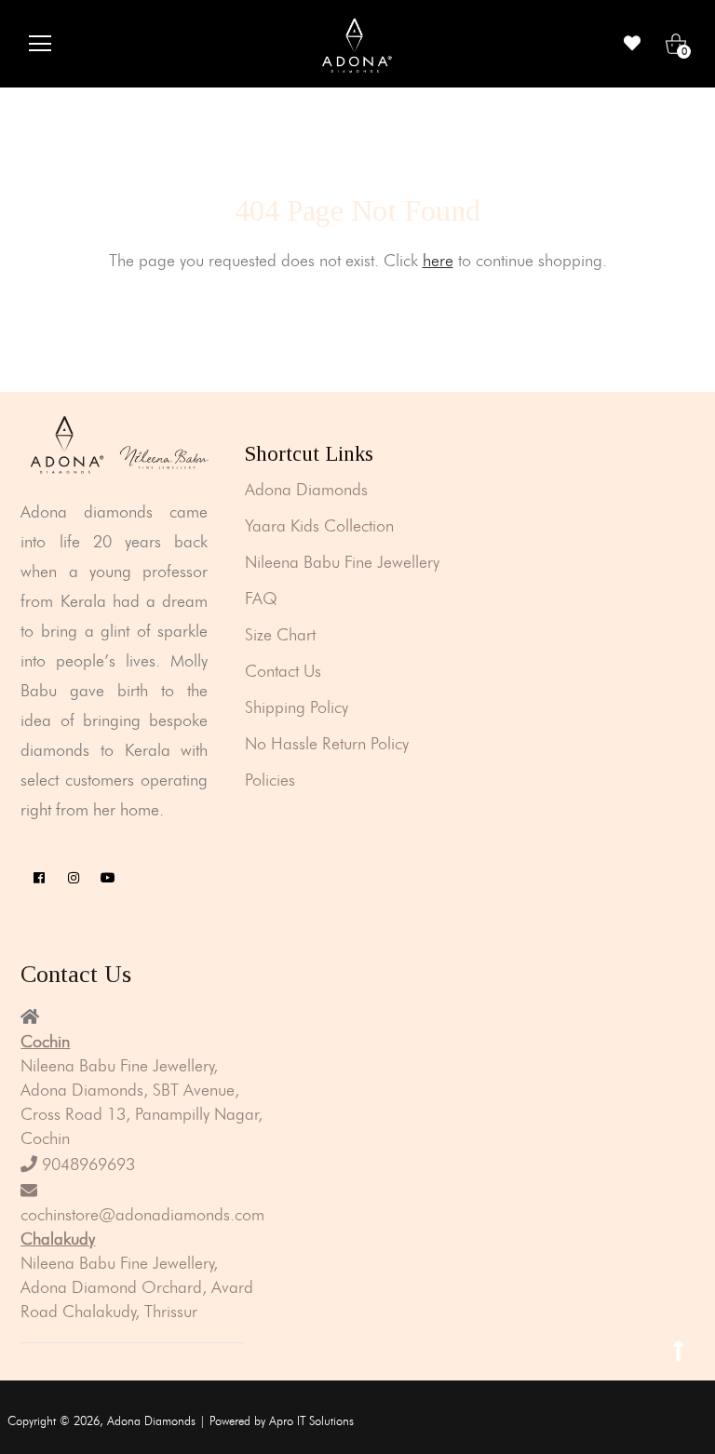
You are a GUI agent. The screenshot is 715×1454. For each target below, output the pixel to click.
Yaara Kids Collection (319, 526)
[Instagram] (74, 878)
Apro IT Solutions (311, 1420)
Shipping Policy (296, 707)
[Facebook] (39, 878)
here (438, 260)
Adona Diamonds (306, 489)
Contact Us (283, 671)
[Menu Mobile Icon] (40, 44)
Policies (270, 780)
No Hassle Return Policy (327, 744)
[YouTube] (108, 878)
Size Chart (280, 635)
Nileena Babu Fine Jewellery (342, 562)
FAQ (261, 598)
